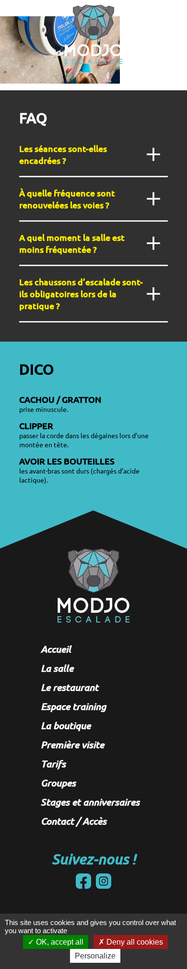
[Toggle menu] (161, 10)
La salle (57, 668)
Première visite (72, 744)
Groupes (58, 782)
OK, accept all (58, 942)
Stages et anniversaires (90, 802)
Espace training (73, 706)
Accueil (56, 649)
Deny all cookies (134, 942)
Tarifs (53, 763)
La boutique (66, 725)
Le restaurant (69, 687)
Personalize (95, 956)
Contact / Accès (73, 821)
